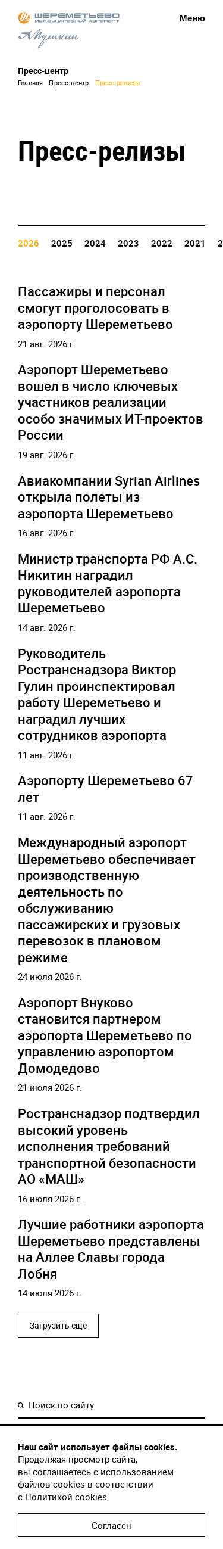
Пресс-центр (69, 82)
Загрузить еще (58, 1325)
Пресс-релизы (117, 82)
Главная (30, 82)
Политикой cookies (66, 1497)
